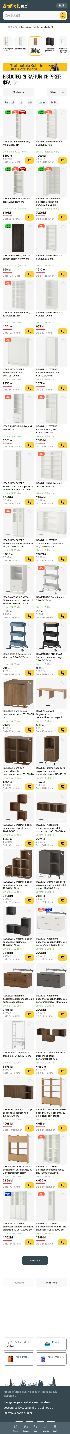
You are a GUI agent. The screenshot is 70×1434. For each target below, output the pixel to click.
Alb (30, 102)
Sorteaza (18, 92)
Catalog (26, 1431)
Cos (35, 1431)
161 (14, 82)
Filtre (53, 92)
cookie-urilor (24, 1413)
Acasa (15, 1431)
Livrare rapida (8, 112)
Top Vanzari (15, 112)
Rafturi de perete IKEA (50, 49)
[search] (63, 15)
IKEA (9, 27)
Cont (55, 1431)
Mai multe (35, 1260)
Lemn (41, 102)
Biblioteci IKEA (20, 48)
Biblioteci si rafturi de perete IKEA (34, 27)
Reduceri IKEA (48, 909)
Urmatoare (51, 1282)
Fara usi (9, 102)
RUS (61, 5)
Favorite (45, 1431)
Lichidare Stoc (22, 112)
